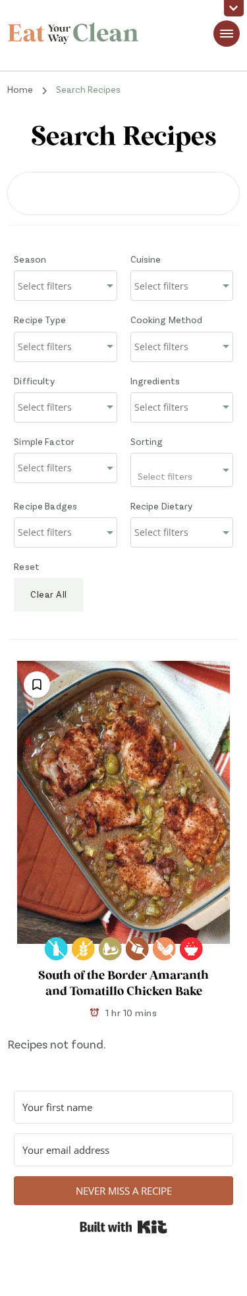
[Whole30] (191, 948)
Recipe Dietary (161, 505)
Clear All (48, 594)
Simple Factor (44, 441)
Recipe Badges (45, 505)
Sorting (146, 441)
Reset (27, 566)
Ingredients (155, 380)
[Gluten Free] (83, 948)
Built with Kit (123, 1227)
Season (30, 259)
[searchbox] (65, 286)
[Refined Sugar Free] (137, 948)
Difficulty (34, 380)
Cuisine (145, 259)
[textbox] (182, 470)
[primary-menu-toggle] (226, 33)
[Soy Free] (164, 948)
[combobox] (65, 285)
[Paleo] (110, 948)
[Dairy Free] (56, 948)
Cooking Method (166, 319)
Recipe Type (40, 319)
